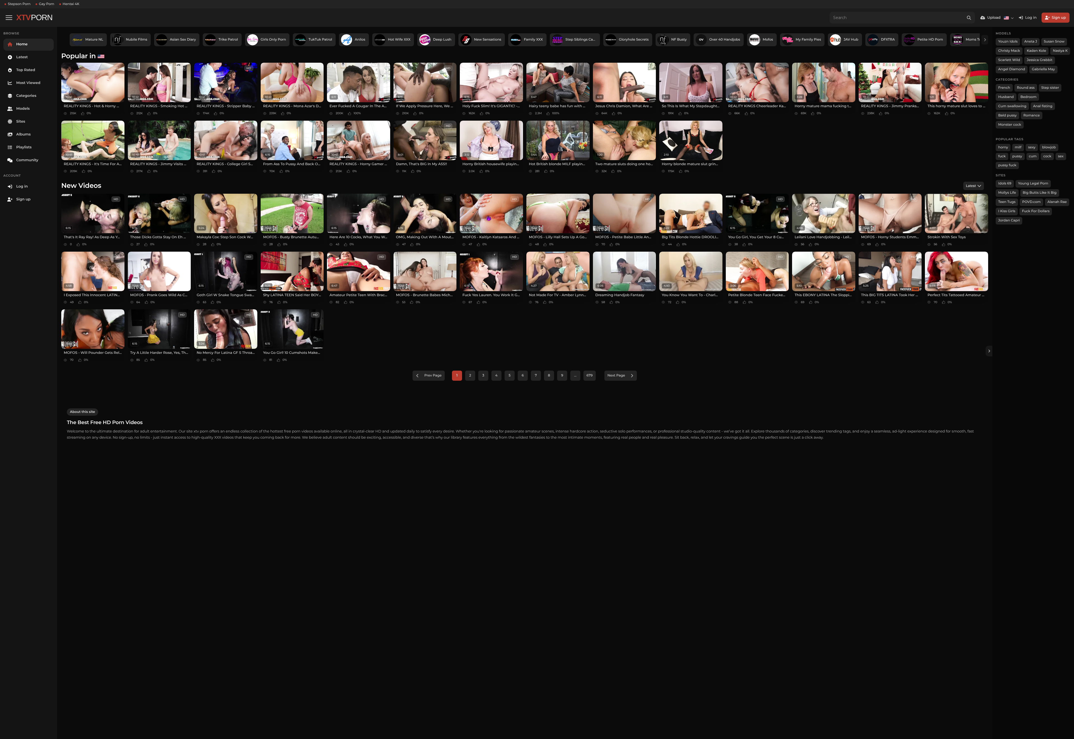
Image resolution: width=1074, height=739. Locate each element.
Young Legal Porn (1033, 183)
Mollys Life (1007, 193)
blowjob (1049, 147)
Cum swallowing (1012, 106)
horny (1003, 147)
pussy (1017, 156)
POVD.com (1031, 202)
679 (590, 375)
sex (1061, 156)
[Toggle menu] (8, 17)
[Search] (969, 18)
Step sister (1050, 88)
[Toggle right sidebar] (989, 351)
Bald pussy (1007, 115)
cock (1047, 156)
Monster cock (1009, 125)
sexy (1031, 147)
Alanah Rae (1057, 202)
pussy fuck (1007, 165)
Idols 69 (1004, 183)
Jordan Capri (1009, 220)
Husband (1006, 97)
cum (1033, 156)
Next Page (616, 375)
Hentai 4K (71, 4)
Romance (1031, 115)
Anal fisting (1042, 106)
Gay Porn (46, 4)
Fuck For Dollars (1035, 211)
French (1004, 88)
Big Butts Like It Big (1040, 193)
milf (1018, 147)
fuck (1002, 156)
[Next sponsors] (984, 40)
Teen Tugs (1007, 202)
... (575, 375)
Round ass (1026, 88)
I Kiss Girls (1006, 211)
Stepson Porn (19, 4)
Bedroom (1029, 97)
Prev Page (433, 375)
